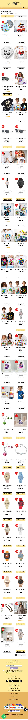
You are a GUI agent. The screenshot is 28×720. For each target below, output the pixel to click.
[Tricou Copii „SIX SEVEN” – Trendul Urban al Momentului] (7, 261)
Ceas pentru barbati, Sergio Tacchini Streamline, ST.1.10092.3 (7, 563)
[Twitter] (15, 681)
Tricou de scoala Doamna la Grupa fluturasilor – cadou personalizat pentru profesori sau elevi (7, 243)
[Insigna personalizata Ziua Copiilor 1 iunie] (7, 26)
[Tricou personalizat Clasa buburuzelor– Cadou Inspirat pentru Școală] (20, 52)
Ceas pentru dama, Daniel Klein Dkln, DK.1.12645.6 (7, 511)
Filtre (8, 16)
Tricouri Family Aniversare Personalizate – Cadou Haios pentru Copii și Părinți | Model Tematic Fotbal (21, 243)
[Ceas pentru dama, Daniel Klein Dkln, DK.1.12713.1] (20, 529)
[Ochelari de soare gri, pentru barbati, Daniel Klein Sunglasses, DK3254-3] (20, 130)
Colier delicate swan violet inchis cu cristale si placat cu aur (21, 429)
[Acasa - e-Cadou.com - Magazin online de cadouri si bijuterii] (14, 3)
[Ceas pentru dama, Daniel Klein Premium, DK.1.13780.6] (7, 183)
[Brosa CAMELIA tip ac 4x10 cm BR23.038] (7, 607)
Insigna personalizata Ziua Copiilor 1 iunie (7, 34)
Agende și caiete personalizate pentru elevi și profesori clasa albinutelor (21, 217)
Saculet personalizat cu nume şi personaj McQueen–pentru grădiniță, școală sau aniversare (7, 400)
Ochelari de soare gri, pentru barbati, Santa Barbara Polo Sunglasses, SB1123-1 (7, 138)
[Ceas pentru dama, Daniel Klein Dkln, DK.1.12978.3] (7, 581)
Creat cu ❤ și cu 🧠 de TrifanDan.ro (10, 714)
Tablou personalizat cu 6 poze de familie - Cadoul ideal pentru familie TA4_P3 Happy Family (7, 643)
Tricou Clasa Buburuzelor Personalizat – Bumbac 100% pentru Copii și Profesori (7, 347)
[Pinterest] (10, 681)
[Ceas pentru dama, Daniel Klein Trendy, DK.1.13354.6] (20, 634)
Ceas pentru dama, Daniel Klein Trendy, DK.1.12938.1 (21, 563)
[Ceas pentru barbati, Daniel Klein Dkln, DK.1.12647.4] (20, 503)
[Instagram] (21, 681)
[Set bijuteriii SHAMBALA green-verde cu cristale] (7, 420)
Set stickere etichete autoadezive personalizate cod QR (7, 60)
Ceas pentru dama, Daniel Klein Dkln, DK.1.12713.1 (20, 537)
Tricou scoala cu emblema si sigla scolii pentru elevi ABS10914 (7, 164)
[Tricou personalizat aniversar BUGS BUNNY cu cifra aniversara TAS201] (20, 392)
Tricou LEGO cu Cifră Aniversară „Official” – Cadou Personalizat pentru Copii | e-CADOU (20, 295)
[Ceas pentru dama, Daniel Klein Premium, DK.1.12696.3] (7, 529)
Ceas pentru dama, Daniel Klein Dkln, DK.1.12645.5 (20, 485)
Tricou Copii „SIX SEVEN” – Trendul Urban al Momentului (7, 269)
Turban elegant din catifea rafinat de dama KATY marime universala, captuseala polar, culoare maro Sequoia (21, 615)
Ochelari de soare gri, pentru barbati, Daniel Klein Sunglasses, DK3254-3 (21, 138)
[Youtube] (12, 681)
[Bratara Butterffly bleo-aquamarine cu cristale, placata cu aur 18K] (20, 449)
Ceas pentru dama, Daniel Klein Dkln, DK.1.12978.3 (7, 589)
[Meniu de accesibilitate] (26, 709)
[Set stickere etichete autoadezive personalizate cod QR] (7, 52)
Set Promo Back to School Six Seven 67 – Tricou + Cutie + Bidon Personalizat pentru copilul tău (21, 347)
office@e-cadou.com (15, 690)
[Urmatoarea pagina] (25, 655)
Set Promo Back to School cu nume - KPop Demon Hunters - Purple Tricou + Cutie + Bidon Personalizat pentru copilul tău (21, 86)
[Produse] (2, 8)
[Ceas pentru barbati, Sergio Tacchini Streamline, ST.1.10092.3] (7, 555)
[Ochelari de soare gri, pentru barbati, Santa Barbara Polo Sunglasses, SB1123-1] (7, 130)
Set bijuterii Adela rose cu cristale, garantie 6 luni (7, 459)
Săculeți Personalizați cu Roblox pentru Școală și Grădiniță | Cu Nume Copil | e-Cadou (21, 374)
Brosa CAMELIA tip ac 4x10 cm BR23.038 (7, 615)
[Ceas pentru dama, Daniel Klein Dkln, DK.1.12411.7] (7, 477)
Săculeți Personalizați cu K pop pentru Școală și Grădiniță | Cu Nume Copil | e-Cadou (7, 374)
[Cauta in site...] (26, 7)
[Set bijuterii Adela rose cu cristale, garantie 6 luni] (7, 449)
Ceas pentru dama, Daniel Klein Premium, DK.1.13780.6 (7, 191)
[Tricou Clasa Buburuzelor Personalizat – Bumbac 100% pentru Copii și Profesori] (7, 339)
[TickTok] (18, 681)
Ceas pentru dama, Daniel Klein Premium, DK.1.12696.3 (7, 537)
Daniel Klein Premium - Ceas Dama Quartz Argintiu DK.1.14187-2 (20, 321)
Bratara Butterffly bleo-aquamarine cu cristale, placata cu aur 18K (21, 459)
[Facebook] (7, 681)
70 (22, 655)
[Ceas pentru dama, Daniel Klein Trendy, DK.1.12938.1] (20, 555)
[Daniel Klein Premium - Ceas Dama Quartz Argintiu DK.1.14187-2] (20, 313)
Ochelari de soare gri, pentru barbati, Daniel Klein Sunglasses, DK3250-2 (7, 86)
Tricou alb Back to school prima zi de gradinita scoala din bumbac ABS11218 (21, 164)
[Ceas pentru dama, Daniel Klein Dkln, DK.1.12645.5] (20, 477)
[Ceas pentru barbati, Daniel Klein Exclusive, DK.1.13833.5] (20, 183)
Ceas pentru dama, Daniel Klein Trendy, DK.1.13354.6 (21, 643)
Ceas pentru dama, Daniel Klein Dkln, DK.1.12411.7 (7, 485)
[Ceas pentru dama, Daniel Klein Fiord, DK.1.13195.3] (20, 581)
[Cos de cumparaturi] (23, 7)
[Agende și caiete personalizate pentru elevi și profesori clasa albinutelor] (20, 209)
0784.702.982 (14, 688)
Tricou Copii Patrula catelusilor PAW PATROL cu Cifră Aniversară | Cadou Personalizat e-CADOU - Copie (21, 112)
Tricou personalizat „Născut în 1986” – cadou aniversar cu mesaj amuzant (7, 112)
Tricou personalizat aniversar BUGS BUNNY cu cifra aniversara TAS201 (21, 400)
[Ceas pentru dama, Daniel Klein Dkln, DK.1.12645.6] (7, 503)
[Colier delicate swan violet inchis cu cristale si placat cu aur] (20, 420)
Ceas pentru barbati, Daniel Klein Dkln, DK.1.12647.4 (21, 511)
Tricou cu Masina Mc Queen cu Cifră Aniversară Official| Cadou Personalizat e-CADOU (20, 34)
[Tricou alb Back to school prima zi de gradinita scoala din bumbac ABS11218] (20, 157)
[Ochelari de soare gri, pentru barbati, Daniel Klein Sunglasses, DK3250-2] (7, 78)
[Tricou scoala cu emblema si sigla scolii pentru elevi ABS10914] (7, 157)
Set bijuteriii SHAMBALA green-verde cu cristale (7, 429)
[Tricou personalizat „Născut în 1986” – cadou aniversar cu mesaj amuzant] (7, 104)
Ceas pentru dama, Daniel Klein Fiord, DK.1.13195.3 (20, 589)
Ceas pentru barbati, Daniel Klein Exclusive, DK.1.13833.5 (20, 191)
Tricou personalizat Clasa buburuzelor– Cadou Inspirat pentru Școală (20, 60)
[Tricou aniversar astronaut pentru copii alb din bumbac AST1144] (7, 209)
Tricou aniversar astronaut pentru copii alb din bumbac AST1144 (7, 217)
